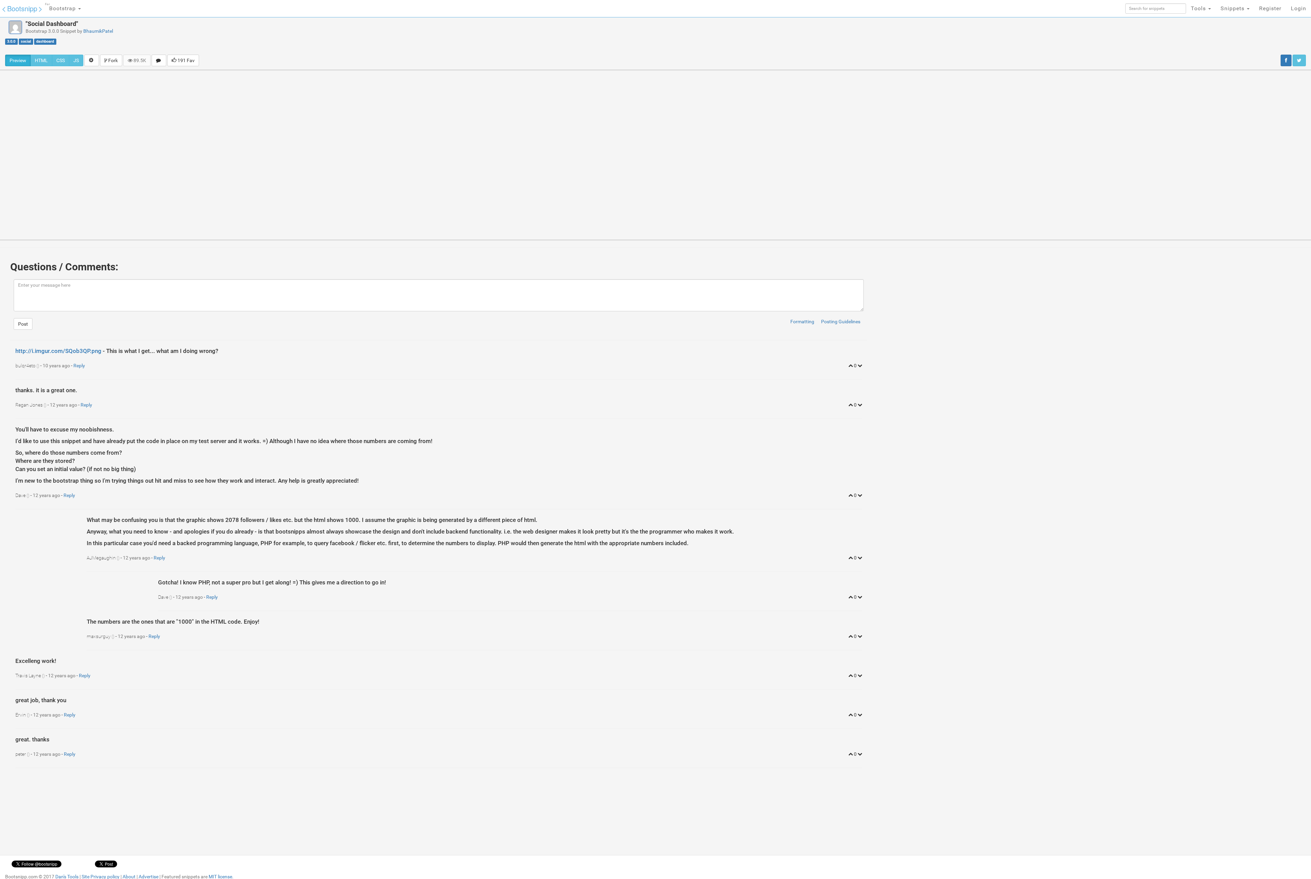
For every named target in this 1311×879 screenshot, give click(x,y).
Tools (1199, 8)
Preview (18, 60)
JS (76, 60)
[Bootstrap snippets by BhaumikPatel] (15, 27)
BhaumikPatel (98, 31)
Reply (79, 365)
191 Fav (186, 60)
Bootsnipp (22, 8)
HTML (41, 60)
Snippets (1233, 8)
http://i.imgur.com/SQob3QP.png (58, 351)
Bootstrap (61, 7)
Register (1270, 8)
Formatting (802, 321)
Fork (112, 60)
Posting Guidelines (840, 321)
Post (23, 324)
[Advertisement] (728, 35)
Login (1298, 8)
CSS (60, 60)
